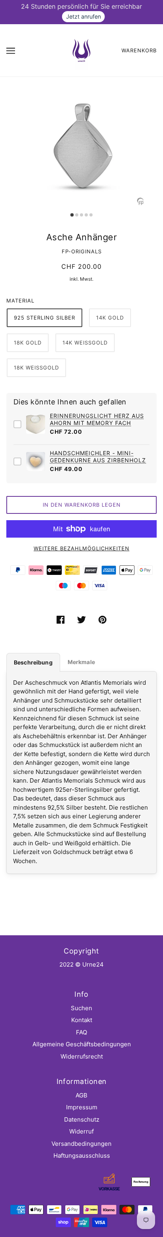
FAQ (81, 1032)
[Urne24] (81, 50)
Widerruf (81, 1131)
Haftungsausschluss (81, 1155)
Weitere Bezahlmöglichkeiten (81, 548)
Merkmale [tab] (81, 662)
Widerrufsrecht (82, 1056)
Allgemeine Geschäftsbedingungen (81, 1044)
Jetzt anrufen (83, 16)
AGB (81, 1095)
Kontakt (81, 1020)
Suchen (81, 1008)
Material (20, 300)
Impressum (81, 1107)
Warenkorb (139, 50)
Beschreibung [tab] (33, 662)
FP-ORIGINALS (82, 251)
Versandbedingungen (81, 1143)
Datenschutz (81, 1119)
